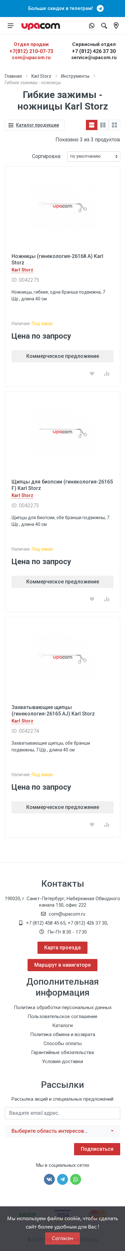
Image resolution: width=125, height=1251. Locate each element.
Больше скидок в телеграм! (62, 8)
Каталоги (62, 1025)
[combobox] (62, 1131)
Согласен (62, 1238)
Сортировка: (46, 156)
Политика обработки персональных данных (63, 1007)
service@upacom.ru (94, 57)
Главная (13, 76)
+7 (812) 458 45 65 (45, 923)
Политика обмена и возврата (62, 1034)
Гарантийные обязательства (62, 1052)
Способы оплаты (63, 1043)
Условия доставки (62, 1061)
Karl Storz (41, 76)
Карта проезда (62, 948)
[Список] (91, 125)
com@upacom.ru (31, 57)
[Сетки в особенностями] (103, 125)
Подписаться (97, 1149)
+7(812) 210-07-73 (31, 51)
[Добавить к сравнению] (106, 374)
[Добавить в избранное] (92, 374)
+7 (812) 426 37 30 (94, 51)
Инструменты (75, 76)
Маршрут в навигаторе (62, 965)
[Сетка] (114, 125)
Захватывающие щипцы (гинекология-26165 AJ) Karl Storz (53, 710)
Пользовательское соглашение (62, 1016)
